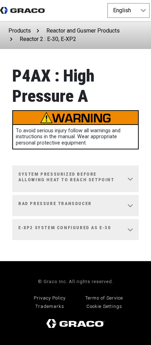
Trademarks (49, 306)
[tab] (75, 179)
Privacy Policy (50, 298)
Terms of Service (104, 298)
